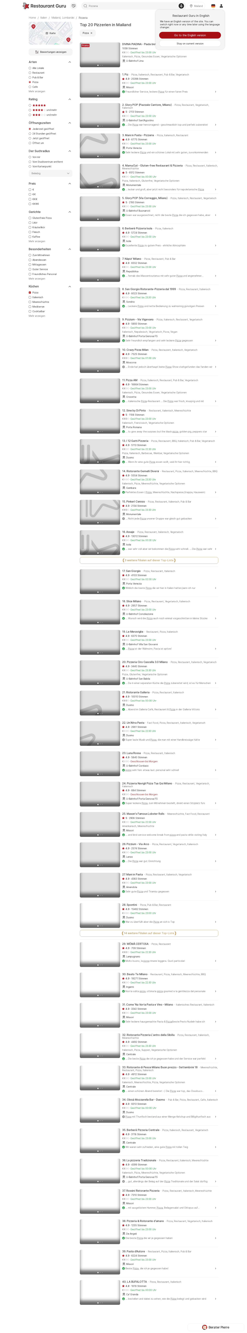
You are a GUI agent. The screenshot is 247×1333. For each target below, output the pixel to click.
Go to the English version (190, 35)
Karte (53, 33)
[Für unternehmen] (73, 6)
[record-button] (181, 6)
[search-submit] (85, 6)
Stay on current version (190, 43)
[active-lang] (213, 6)
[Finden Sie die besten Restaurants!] (44, 6)
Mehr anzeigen (37, 91)
